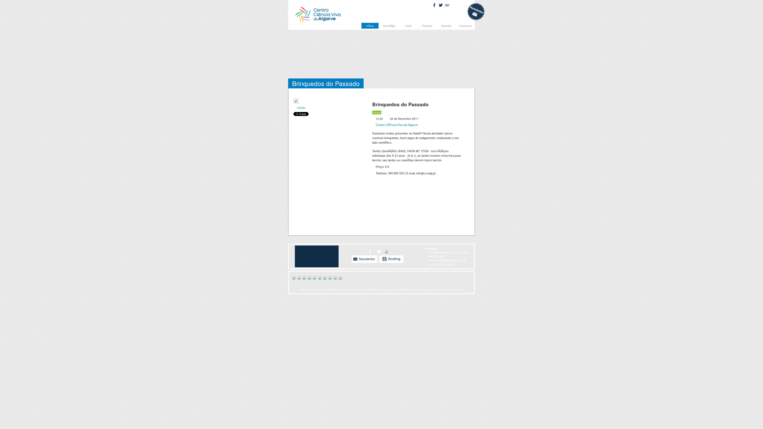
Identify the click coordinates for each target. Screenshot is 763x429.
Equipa (386, 289)
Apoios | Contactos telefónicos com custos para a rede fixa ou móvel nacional (427, 289)
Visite (408, 26)
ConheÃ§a (389, 26)
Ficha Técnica (374, 289)
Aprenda (446, 26)
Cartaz (300, 107)
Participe (427, 26)
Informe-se (465, 26)
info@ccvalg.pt (445, 264)
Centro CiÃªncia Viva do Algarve (396, 125)
